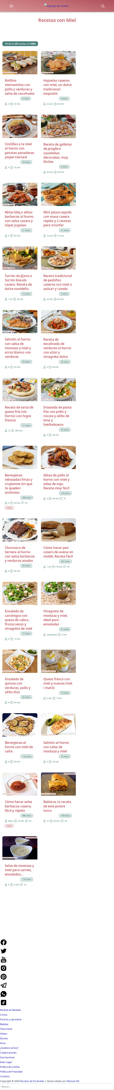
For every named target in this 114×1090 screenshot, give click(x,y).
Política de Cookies (10, 1067)
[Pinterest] (3, 979)
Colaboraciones (8, 1052)
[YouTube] (3, 962)
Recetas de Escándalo (32, 1081)
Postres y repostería (10, 1019)
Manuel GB (73, 1081)
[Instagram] (3, 970)
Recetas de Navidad (10, 1010)
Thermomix (6, 1029)
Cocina (3, 1014)
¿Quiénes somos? (9, 1048)
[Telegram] (3, 988)
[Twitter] (3, 953)
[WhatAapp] (3, 996)
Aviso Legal (6, 1062)
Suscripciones (7, 1057)
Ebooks (4, 1038)
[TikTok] (3, 1005)
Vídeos (3, 1033)
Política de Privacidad (11, 1071)
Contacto (5, 1076)
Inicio (3, 1043)
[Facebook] (3, 945)
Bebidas (4, 1024)
